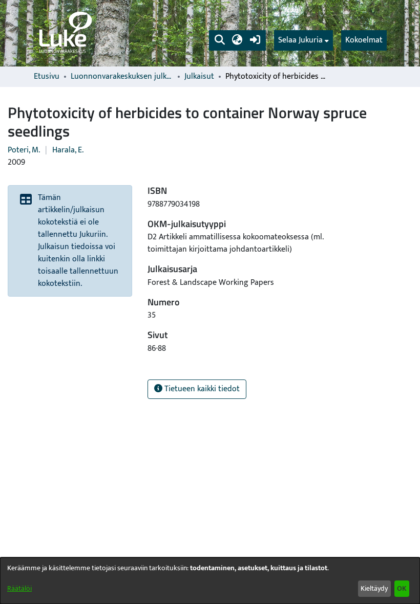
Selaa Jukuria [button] (300, 40)
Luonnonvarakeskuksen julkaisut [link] (122, 77)
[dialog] (210, 580)
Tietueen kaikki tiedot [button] (201, 389)
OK (401, 588)
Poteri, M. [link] (24, 150)
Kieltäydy (374, 588)
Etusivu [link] (46, 77)
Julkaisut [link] (199, 77)
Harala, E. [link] (67, 150)
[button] (219, 40)
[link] (64, 33)
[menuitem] (303, 40)
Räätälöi (19, 588)
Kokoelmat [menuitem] (364, 40)
